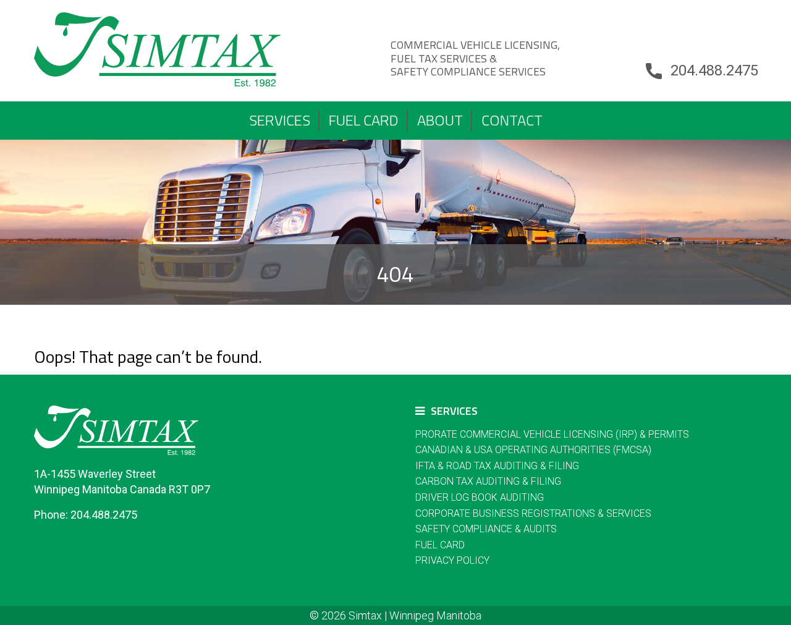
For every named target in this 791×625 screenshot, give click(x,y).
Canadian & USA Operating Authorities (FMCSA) (533, 450)
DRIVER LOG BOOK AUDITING (479, 497)
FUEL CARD (364, 120)
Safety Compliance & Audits (486, 529)
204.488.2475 (714, 70)
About (440, 120)
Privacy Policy (452, 560)
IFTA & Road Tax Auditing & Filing (497, 466)
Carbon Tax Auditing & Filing (488, 481)
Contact (512, 120)
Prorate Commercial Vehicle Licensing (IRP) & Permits (552, 434)
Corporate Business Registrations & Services (533, 513)
